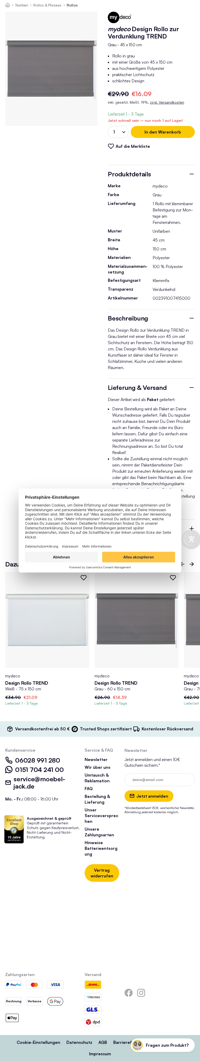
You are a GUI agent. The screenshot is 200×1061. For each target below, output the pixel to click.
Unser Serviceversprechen (101, 815)
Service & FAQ (99, 750)
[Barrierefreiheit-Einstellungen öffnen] (191, 539)
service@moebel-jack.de (39, 782)
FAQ (89, 788)
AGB (102, 1042)
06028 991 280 (37, 760)
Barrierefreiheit (129, 1042)
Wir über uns (97, 767)
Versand (93, 974)
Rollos (72, 5)
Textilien (21, 5)
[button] (182, 564)
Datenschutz (79, 1042)
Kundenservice (20, 750)
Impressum (100, 1053)
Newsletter (96, 759)
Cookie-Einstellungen (38, 1042)
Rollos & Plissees (47, 5)
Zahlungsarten (20, 974)
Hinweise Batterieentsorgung (101, 848)
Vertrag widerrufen (102, 873)
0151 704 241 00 (39, 769)
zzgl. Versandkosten (167, 102)
